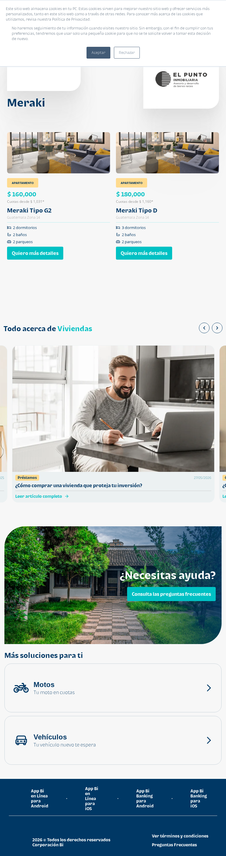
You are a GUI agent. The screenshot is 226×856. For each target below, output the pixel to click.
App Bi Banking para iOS (198, 798)
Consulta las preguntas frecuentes (171, 594)
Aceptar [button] (98, 52)
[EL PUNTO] (181, 79)
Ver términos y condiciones (180, 835)
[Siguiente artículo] (217, 328)
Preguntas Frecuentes (174, 844)
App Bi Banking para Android (145, 798)
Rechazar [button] (127, 52)
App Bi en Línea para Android (39, 798)
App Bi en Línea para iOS (91, 798)
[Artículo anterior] (204, 328)
